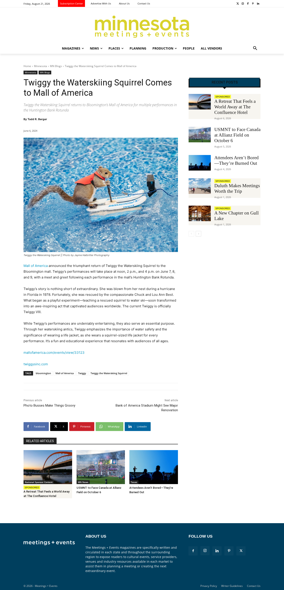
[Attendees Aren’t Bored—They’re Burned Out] (153, 467)
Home (27, 66)
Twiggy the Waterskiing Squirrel (109, 373)
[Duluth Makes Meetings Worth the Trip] (200, 186)
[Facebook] (247, 3)
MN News (83, 482)
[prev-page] (191, 233)
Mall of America (36, 266)
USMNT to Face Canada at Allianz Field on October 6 (237, 135)
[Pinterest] (252, 3)
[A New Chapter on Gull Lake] (200, 213)
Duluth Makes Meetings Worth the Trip (237, 188)
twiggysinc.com (36, 364)
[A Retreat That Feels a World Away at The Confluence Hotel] (48, 467)
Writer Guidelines (232, 586)
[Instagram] (242, 3)
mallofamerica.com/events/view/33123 (54, 352)
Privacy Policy (208, 586)
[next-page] (198, 233)
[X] (241, 550)
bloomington (43, 373)
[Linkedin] (257, 3)
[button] (255, 48)
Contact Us (253, 586)
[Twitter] (237, 3)
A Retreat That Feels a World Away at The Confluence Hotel (235, 107)
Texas (134, 482)
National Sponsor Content (39, 482)
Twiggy (82, 373)
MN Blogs (56, 66)
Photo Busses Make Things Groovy (49, 405)
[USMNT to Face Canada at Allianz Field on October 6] (101, 467)
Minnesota (40, 66)
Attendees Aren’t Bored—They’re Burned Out (236, 160)
